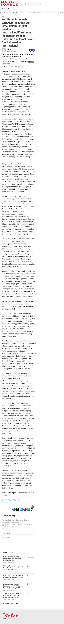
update (17, 501)
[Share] (33, 50)
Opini (10, 9)
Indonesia (5, 501)
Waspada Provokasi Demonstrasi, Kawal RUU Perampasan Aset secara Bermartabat (28, 13)
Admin (9, 49)
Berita (4, 9)
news (11, 501)
